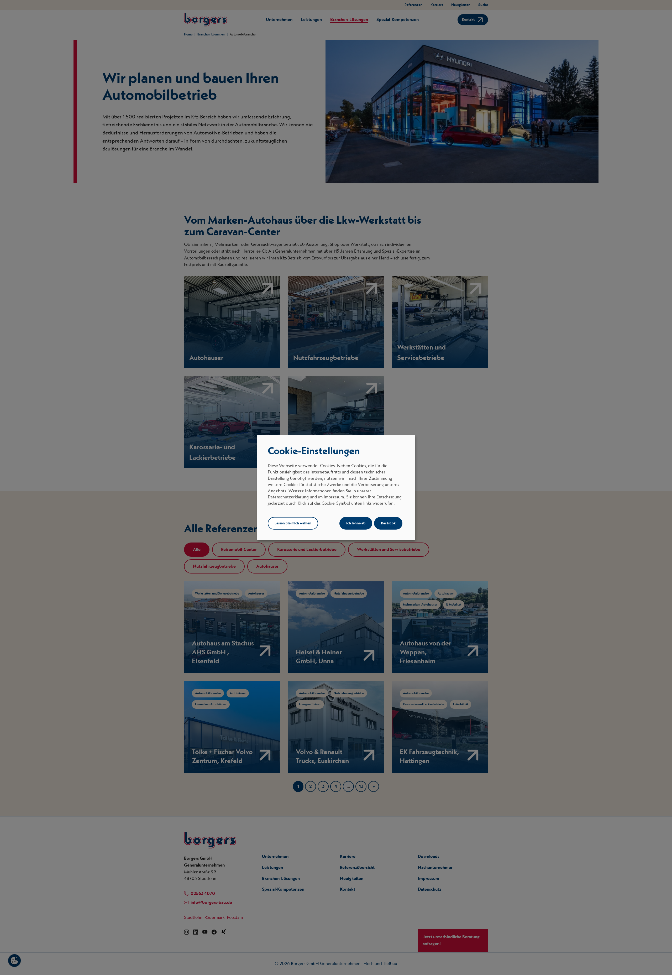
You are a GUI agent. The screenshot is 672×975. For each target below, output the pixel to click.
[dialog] (336, 487)
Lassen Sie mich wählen (293, 523)
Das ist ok (388, 523)
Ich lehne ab (355, 523)
